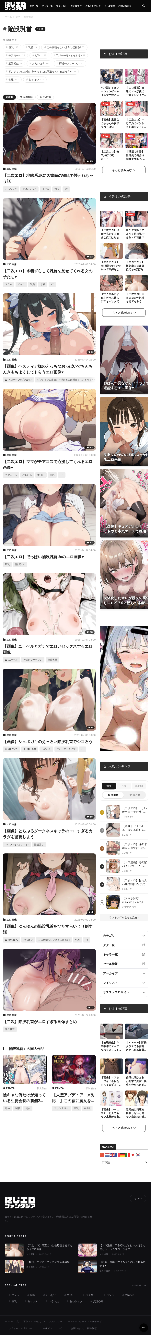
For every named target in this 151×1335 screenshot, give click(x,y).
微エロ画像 (104, 1270)
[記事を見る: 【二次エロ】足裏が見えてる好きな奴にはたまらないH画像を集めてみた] (111, 219)
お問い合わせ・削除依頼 (84, 1328)
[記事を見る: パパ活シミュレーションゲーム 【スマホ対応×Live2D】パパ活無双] (111, 76)
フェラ (15, 1295)
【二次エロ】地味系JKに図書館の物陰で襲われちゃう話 (48, 178)
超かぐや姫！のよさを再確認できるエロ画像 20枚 (135, 235)
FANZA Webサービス (93, 1321)
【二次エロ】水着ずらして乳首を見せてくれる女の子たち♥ (47, 273)
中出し (40, 475)
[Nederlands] (107, 1154)
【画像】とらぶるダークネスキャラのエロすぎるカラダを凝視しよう (47, 834)
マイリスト (61, 5)
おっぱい (35, 79)
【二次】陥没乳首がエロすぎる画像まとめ (40, 1021)
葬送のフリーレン (70, 63)
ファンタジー (61, 1108)
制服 (12, 79)
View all (139, 1285)
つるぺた (46, 749)
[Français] (117, 1154)
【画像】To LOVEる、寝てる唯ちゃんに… (134, 828)
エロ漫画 (103, 1254)
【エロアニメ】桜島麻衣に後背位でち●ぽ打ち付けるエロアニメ (136, 267)
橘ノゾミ (13, 749)
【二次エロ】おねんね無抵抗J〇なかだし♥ (135, 882)
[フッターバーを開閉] (143, 1327)
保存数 (136, 795)
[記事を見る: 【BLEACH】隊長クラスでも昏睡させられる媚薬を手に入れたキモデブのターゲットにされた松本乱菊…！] (136, 1031)
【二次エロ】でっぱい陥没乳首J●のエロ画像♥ (43, 556)
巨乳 (12, 47)
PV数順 (47, 97)
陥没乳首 (20, 564)
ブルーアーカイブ (66, 749)
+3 (61, 475)
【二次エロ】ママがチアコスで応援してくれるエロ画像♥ (47, 464)
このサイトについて (51, 1328)
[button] (143, 6)
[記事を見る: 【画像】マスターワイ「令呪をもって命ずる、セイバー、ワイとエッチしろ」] (111, 1066)
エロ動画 (30, 1267)
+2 (66, 189)
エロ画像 (11, 168)
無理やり (97, 1301)
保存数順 (28, 97)
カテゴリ (75, 5)
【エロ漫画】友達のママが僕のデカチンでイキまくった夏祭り (135, 93)
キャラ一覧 (47, 5)
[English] (112, 1154)
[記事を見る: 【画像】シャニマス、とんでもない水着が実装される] (111, 1098)
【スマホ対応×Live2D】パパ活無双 (134, 900)
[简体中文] (102, 1154)
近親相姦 (14, 63)
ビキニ (39, 55)
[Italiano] (127, 1154)
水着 (43, 284)
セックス (32, 1301)
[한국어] (138, 1154)
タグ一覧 (34, 5)
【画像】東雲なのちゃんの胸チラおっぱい (110, 123)
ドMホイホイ (29, 189)
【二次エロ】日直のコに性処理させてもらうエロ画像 (135, 299)
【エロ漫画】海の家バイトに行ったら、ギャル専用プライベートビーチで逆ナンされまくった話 (134, 864)
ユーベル (13, 659)
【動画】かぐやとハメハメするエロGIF (48, 1261)
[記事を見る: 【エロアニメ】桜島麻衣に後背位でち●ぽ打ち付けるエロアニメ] (136, 251)
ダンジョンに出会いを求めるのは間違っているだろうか (41, 71)
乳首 (31, 47)
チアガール (15, 55)
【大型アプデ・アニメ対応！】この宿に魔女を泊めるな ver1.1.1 (73, 1098)
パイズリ (90, 1295)
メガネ (45, 189)
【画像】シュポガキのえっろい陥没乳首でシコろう (47, 741)
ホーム (8, 16)
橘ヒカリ (31, 749)
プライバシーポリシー (20, 1328)
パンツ (110, 1295)
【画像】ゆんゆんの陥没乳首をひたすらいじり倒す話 (47, 929)
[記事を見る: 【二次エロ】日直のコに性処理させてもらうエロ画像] (136, 283)
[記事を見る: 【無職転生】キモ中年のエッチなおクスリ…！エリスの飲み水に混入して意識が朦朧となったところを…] (111, 1031)
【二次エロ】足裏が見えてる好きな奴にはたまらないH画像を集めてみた (111, 237)
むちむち (27, 475)
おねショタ (39, 63)
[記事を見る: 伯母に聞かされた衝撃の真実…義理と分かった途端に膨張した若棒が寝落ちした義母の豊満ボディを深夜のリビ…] (136, 1066)
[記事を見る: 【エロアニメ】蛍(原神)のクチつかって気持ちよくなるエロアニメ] (111, 251)
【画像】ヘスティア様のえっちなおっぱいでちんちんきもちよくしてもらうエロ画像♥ (47, 369)
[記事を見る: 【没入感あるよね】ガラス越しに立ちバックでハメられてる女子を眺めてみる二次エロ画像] (111, 283)
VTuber (129, 1295)
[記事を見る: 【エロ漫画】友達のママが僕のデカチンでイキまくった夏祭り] (136, 76)
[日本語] (132, 1154)
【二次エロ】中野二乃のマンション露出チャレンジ (135, 125)
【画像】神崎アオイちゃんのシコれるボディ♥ (122, 1263)
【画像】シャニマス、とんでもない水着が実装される (110, 1115)
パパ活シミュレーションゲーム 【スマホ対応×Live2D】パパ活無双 (111, 95)
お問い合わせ (124, 5)
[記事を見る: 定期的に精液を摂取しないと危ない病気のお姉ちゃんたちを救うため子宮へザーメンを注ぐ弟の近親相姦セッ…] (136, 1098)
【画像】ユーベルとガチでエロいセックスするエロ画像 (47, 649)
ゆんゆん (13, 939)
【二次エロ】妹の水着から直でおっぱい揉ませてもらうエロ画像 (134, 846)
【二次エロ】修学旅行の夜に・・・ (110, 155)
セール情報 (109, 5)
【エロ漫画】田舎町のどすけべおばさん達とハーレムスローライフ (122, 1247)
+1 (82, 749)
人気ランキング (92, 5)
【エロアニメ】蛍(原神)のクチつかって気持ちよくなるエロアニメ (111, 269)
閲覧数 (114, 795)
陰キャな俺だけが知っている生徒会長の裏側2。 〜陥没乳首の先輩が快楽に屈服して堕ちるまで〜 (24, 1098)
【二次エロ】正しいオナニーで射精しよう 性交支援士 (134, 810)
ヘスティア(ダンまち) (20, 379)
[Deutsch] (122, 1154)
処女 (28, 1108)
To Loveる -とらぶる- (69, 55)
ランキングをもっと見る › (124, 917)
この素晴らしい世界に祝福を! (64, 47)
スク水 (8, 284)
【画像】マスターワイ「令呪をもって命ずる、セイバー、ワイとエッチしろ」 (110, 1084)
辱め (7, 1108)
